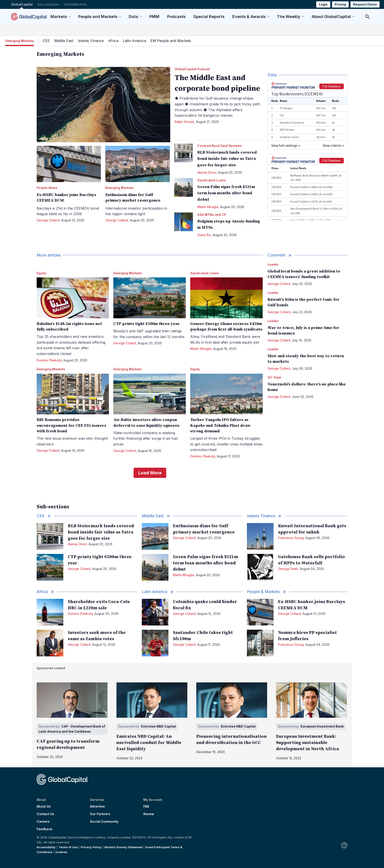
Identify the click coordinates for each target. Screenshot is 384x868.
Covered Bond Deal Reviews (219, 146)
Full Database (331, 86)
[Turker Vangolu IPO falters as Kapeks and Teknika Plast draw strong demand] (226, 394)
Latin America (134, 40)
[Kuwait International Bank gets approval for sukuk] (260, 536)
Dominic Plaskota (49, 360)
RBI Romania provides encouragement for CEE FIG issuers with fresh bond (71, 425)
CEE (46, 40)
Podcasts (176, 16)
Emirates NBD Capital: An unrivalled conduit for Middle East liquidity (148, 743)
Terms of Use (68, 847)
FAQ (146, 806)
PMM (154, 16)
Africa (113, 40)
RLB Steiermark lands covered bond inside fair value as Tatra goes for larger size (227, 159)
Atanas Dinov (206, 172)
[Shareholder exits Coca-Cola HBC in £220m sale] (50, 612)
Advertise (97, 806)
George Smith (288, 569)
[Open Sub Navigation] (69, 16)
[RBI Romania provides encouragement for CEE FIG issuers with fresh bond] (73, 394)
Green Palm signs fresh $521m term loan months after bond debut (226, 193)
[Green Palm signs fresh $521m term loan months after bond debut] (183, 187)
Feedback (44, 829)
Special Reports (208, 16)
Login (323, 4)
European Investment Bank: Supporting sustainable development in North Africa (307, 743)
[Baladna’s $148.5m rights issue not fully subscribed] (73, 297)
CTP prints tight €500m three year (146, 323)
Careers (43, 821)
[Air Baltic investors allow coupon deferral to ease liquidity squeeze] (149, 394)
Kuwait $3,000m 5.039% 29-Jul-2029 (311, 194)
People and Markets (97, 16)
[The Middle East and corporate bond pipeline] (103, 104)
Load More (150, 472)
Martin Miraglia (207, 207)
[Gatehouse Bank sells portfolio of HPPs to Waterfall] (260, 567)
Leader (273, 264)
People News (47, 188)
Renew (148, 814)
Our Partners (100, 814)
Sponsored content (51, 668)
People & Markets (263, 591)
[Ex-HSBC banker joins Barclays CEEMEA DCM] (69, 164)
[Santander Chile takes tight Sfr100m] (155, 643)
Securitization (48, 4)
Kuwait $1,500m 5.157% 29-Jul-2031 (311, 201)
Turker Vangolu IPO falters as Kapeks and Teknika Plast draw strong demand (220, 425)
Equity (41, 273)
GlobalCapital (22, 4)
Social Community (104, 821)
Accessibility (46, 847)
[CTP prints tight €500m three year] (149, 297)
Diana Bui (204, 235)
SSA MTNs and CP (211, 214)
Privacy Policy (91, 847)
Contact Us (45, 814)
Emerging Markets (119, 188)
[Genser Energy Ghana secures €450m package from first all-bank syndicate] (226, 297)
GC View (274, 377)
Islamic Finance (91, 40)
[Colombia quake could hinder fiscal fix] (155, 612)
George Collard (48, 220)
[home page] (29, 16)
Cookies (61, 852)
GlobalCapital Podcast (192, 69)
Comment (276, 255)
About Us (44, 806)
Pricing (340, 4)
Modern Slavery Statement (123, 847)
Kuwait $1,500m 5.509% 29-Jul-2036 (311, 187)
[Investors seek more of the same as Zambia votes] (50, 643)
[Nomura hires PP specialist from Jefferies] (260, 643)
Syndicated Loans (211, 180)
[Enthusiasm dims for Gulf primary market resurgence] (137, 164)
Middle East (63, 40)
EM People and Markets (170, 40)
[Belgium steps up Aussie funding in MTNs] (183, 221)
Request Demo (365, 4)
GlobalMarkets (75, 4)
